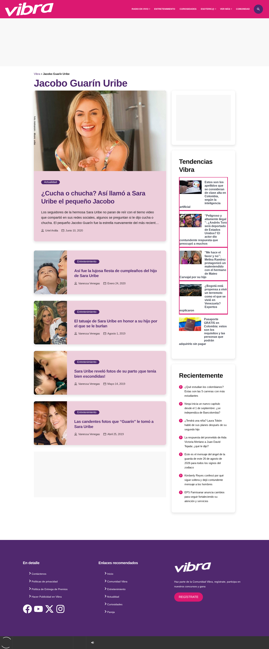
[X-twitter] (49, 609)
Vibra (37, 73)
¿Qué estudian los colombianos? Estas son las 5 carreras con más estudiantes (204, 391)
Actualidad (50, 182)
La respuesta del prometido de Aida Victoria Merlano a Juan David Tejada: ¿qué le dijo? (205, 442)
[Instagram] (60, 609)
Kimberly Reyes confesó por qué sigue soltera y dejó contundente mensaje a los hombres (204, 480)
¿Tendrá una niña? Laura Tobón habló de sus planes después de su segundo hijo (205, 425)
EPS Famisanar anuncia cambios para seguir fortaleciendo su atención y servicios (204, 497)
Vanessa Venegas (89, 283)
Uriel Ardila (51, 230)
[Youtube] (38, 609)
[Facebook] (27, 609)
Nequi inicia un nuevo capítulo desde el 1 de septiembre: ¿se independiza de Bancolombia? (202, 408)
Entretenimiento (86, 261)
